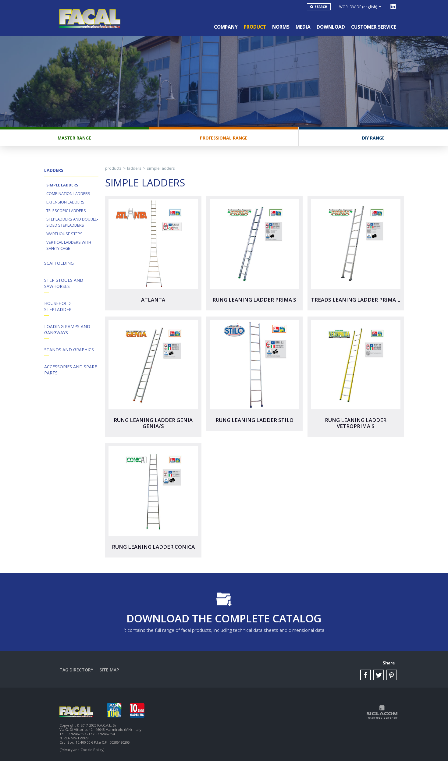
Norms (281, 27)
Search (321, 7)
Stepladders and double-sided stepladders (72, 222)
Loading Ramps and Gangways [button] (67, 329)
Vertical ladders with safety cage (68, 245)
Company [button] (226, 27)
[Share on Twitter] (378, 675)
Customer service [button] (373, 27)
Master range (74, 138)
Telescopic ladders (66, 210)
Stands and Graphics (69, 349)
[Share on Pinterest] (391, 675)
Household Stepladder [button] (58, 306)
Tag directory (76, 670)
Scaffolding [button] (59, 263)
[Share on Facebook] (365, 675)
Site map (109, 670)
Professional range (223, 138)
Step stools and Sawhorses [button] (63, 283)
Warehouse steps (64, 233)
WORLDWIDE (358, 6)
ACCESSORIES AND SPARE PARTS (70, 370)
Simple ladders (62, 185)
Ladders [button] (53, 170)
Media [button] (303, 27)
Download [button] (331, 27)
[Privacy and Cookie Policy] (82, 749)
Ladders (134, 168)
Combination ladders (68, 193)
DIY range (373, 138)
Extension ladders (65, 202)
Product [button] (255, 27)
